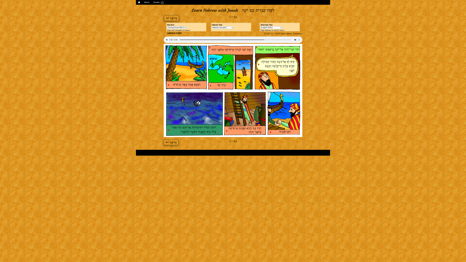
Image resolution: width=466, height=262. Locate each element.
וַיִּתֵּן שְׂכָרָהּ (285, 132)
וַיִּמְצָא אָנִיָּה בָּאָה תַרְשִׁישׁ (186, 85)
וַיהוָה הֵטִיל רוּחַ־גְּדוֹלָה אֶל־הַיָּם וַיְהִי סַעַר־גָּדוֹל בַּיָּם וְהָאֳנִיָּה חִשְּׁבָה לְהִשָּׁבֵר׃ (193, 130)
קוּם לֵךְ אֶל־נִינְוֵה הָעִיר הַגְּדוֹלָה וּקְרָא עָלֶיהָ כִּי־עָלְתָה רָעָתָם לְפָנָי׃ (277, 66)
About (146, 2)
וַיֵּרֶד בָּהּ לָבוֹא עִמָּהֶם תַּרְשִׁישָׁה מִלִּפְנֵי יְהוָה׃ (244, 130)
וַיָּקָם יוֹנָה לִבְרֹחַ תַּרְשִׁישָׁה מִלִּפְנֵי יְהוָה (231, 50)
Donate (156, 2)
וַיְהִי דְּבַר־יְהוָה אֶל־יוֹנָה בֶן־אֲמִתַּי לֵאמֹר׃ (278, 49)
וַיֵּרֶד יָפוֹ (221, 85)
